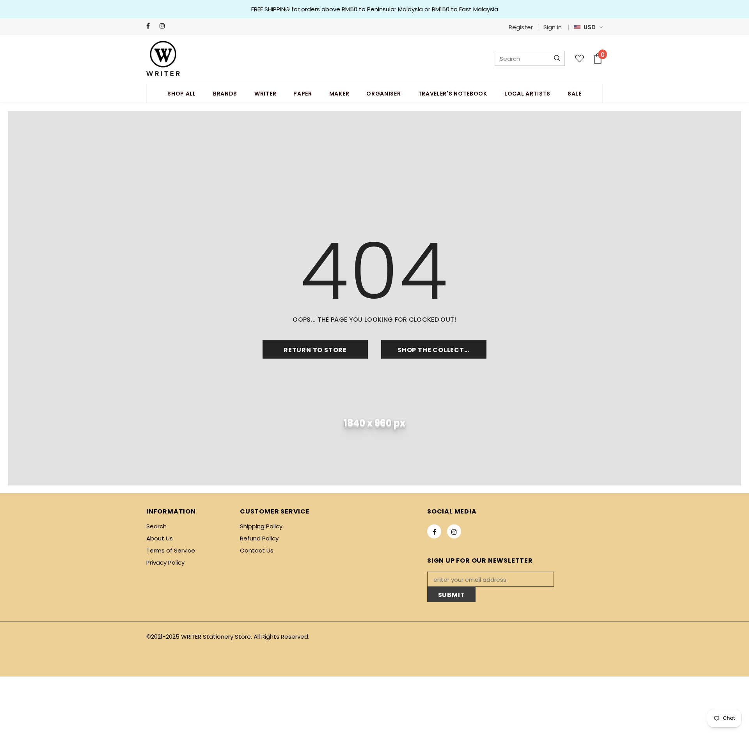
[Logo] (163, 58)
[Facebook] (151, 26)
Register (521, 27)
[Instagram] (164, 26)
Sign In (552, 27)
